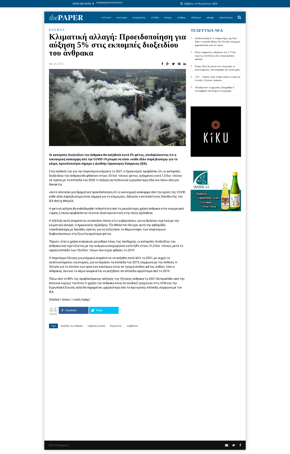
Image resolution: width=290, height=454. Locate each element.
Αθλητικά (196, 17)
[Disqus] (117, 387)
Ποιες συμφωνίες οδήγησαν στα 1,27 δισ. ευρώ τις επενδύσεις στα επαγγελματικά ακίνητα (215, 55)
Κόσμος (168, 17)
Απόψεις (181, 17)
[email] (226, 445)
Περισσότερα (226, 17)
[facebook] (240, 445)
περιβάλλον (132, 326)
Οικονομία (121, 17)
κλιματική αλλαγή (96, 326)
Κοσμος (57, 29)
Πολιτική (106, 17)
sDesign (210, 17)
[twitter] (233, 445)
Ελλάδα (155, 17)
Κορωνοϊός (116, 326)
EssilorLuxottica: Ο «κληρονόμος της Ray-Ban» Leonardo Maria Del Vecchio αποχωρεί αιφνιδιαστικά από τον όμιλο (217, 41)
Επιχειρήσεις (139, 17)
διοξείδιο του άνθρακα (72, 326)
